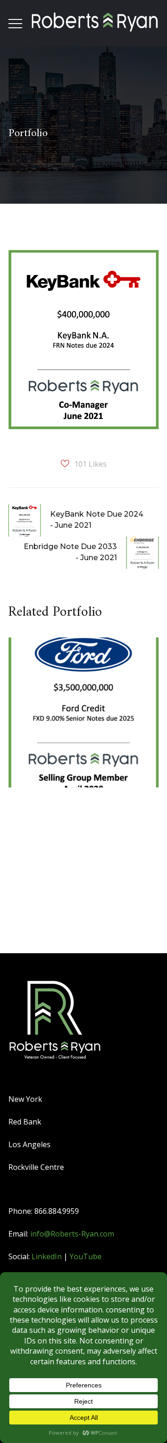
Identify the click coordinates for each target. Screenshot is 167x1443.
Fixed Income (52, 703)
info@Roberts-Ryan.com (72, 1234)
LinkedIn (47, 1256)
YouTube (86, 1256)
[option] (80, 720)
